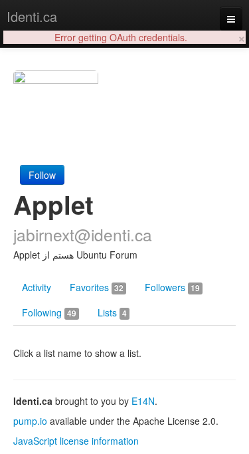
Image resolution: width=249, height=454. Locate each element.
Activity (36, 287)
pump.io (30, 420)
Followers (172, 287)
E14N (143, 400)
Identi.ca (32, 16)
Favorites (97, 287)
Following (49, 312)
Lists (112, 312)
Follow (42, 174)
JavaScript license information (76, 440)
